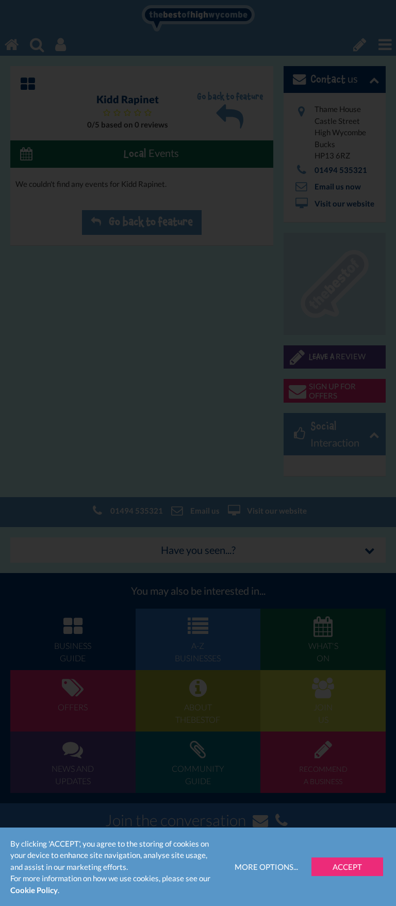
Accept (347, 866)
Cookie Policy (34, 890)
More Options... (266, 866)
